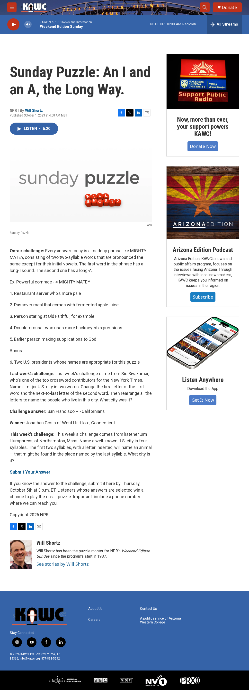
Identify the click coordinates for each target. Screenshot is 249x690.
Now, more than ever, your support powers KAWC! (203, 127)
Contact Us (148, 609)
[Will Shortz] (21, 554)
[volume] (28, 24)
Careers (94, 620)
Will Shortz (34, 110)
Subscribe (203, 297)
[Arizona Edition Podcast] (203, 202)
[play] (13, 24)
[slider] (35, 24)
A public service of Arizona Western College (160, 620)
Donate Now (203, 146)
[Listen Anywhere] (203, 343)
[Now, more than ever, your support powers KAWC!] (203, 81)
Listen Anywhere (202, 379)
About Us (95, 609)
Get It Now (203, 400)
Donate (229, 7)
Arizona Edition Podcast (203, 249)
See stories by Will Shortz (62, 564)
